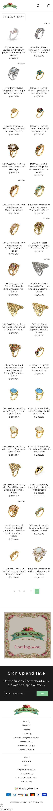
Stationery (27, 733)
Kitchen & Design (26, 746)
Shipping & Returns (26, 769)
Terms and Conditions (26, 777)
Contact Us (26, 781)
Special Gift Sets (26, 749)
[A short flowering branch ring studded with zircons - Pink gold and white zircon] (44, 496)
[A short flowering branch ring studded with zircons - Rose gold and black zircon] (35, 496)
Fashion (26, 730)
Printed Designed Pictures (26, 737)
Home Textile (26, 742)
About (26, 757)
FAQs (26, 765)
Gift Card (26, 761)
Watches (26, 726)
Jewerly (26, 722)
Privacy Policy (26, 773)
